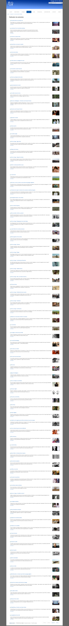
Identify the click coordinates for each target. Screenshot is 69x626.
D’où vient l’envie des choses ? (16, 356)
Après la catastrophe (14, 557)
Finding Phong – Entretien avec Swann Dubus (18, 607)
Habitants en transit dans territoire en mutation (19, 316)
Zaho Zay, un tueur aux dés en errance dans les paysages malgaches (22, 182)
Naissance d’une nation (15, 598)
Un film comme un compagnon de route (17, 60)
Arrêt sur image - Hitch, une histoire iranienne (18, 276)
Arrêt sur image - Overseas (15, 244)
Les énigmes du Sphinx (14, 501)
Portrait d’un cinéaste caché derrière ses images (19, 582)
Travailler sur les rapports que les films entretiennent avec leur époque (23, 420)
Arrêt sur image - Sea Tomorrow (16, 308)
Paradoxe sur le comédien (15, 525)
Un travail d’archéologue (15, 340)
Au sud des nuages (14, 133)
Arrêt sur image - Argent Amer (16, 141)
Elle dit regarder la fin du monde (16, 236)
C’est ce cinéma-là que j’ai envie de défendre (18, 428)
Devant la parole (13, 550)
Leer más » (12, 24)
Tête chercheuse (13, 436)
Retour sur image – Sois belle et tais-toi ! (17, 493)
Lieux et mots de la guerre (15, 205)
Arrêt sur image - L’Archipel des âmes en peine (18, 292)
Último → (57, 622)
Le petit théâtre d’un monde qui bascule (17, 228)
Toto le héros (13, 404)
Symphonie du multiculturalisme (16, 517)
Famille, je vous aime (14, 469)
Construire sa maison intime (15, 36)
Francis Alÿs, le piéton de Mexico (16, 485)
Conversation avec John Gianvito (16, 68)
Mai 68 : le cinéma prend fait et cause (17, 164)
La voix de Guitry (13, 444)
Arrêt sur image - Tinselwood (15, 300)
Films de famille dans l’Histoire (16, 509)
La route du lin (13, 174)
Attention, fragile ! (14, 388)
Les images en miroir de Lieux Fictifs (17, 332)
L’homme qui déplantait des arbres (16, 77)
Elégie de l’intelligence (14, 372)
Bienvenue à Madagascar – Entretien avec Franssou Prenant (21, 100)
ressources (12, 14)
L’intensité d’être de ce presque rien (17, 20)
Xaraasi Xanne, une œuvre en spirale (17, 44)
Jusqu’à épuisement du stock (16, 85)
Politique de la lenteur (14, 149)
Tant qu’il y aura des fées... (15, 396)
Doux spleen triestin (14, 590)
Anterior (49, 622)
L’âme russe (13, 364)
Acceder (59, 11)
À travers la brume (14, 533)
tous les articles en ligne (18, 14)
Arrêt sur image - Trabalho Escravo (16, 268)
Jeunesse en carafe (14, 541)
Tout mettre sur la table (15, 348)
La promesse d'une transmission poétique (18, 28)
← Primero (44, 622)
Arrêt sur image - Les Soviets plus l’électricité (18, 260)
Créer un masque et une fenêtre (16, 380)
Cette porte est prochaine (15, 477)
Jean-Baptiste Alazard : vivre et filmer (17, 197)
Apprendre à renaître (14, 117)
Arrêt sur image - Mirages (15, 252)
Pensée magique (13, 412)
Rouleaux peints (13, 125)
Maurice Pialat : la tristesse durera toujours (18, 453)
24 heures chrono (14, 284)
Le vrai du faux (13, 324)
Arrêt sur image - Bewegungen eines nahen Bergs (19, 221)
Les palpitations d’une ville (15, 615)
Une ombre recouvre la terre (15, 93)
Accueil (8, 14)
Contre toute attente (14, 52)
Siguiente (53, 622)
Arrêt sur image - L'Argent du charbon (17, 157)
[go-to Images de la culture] (34, 4)
